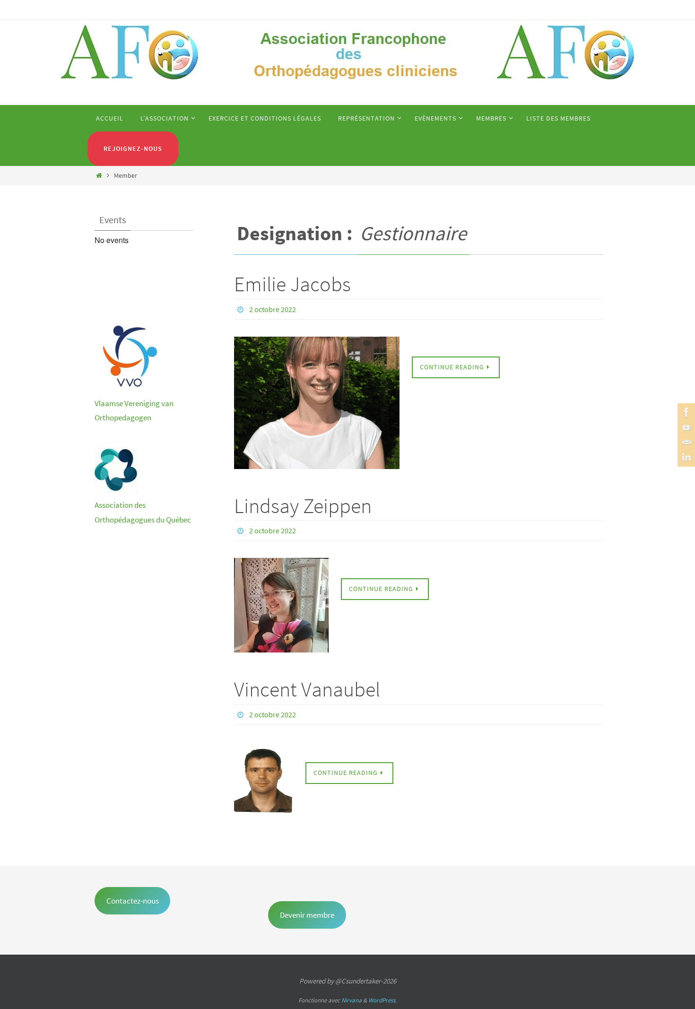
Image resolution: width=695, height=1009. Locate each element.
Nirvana (351, 1000)
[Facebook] (685, 412)
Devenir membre (307, 915)
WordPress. (382, 1000)
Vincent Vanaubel (307, 689)
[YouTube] (685, 427)
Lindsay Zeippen (303, 506)
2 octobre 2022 (272, 309)
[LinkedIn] (685, 458)
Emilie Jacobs (292, 284)
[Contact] (685, 443)
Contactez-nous (132, 901)
